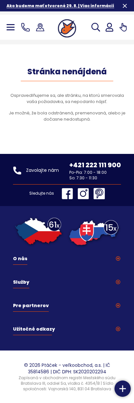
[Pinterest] (99, 194)
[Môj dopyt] (123, 27)
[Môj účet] (109, 27)
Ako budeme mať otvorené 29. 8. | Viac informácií (60, 5)
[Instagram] (84, 194)
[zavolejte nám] (27, 27)
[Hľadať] (95, 27)
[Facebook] (68, 194)
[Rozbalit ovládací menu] (122, 389)
